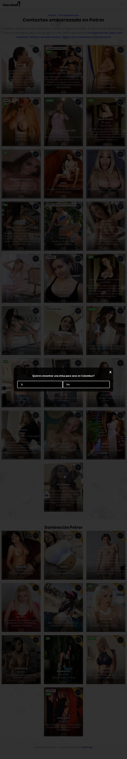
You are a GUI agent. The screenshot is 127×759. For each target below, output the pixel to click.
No (68, 384)
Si (22, 384)
